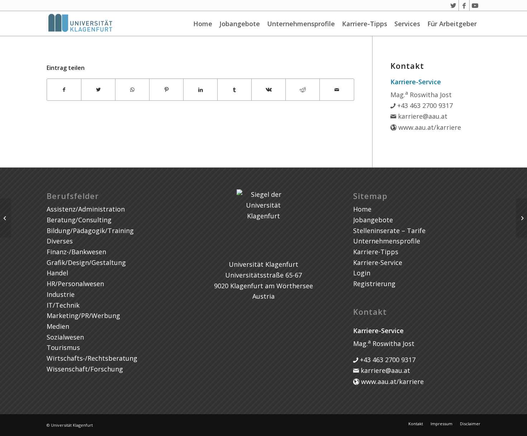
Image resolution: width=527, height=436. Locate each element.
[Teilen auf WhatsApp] (132, 90)
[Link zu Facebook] (464, 5)
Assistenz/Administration (86, 209)
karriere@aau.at (421, 116)
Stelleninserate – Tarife (389, 230)
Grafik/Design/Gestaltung (86, 262)
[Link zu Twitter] (453, 5)
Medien (58, 326)
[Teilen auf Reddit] (302, 90)
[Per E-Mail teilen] (336, 90)
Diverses (60, 241)
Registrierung (374, 283)
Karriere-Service (377, 262)
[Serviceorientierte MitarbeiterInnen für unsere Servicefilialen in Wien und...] (5, 218)
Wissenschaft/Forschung (85, 369)
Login (361, 273)
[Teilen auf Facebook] (64, 90)
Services (407, 23)
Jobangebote (239, 23)
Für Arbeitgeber (452, 23)
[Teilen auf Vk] (268, 90)
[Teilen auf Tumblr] (234, 90)
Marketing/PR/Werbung (83, 315)
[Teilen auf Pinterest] (166, 90)
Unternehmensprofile (301, 23)
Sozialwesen (65, 337)
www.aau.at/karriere (429, 127)
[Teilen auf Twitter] (98, 90)
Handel (57, 273)
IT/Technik (63, 305)
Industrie (61, 294)
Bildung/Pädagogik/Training (90, 230)
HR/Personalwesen (75, 283)
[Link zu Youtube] (475, 5)
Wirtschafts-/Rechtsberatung (92, 358)
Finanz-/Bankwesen (76, 251)
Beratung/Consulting (79, 219)
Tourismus (63, 347)
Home (202, 23)
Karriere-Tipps (364, 23)
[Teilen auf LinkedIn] (200, 90)
